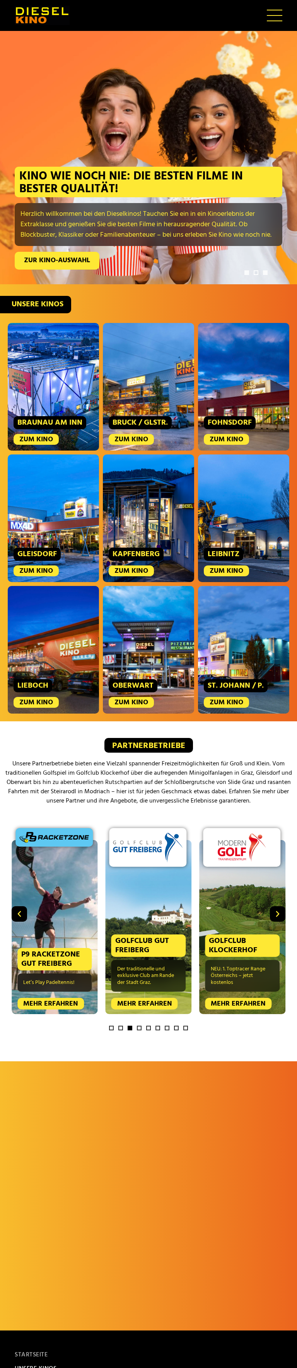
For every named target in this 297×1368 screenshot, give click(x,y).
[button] (246, 272)
